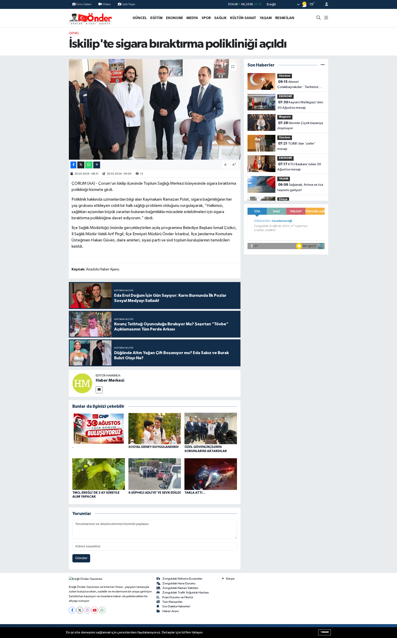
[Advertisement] (50, 93)
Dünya (283, 199)
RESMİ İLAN (284, 18)
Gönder (81, 558)
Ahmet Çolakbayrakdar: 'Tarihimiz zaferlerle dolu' (297, 85)
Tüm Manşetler (172, 601)
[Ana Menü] (326, 18)
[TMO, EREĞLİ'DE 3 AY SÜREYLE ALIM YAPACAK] (98, 474)
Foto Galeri (83, 4)
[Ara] (319, 18)
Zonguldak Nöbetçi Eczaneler (182, 578)
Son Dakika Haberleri (176, 606)
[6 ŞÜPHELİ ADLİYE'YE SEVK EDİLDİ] (154, 474)
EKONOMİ (174, 18)
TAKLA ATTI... (195, 492)
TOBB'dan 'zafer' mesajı (296, 146)
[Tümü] (323, 65)
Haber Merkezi (110, 380)
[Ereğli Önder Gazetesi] (90, 17)
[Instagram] (87, 610)
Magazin (285, 117)
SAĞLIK (220, 18)
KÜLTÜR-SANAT (243, 18)
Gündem (284, 76)
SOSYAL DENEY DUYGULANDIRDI (153, 447)
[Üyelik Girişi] (325, 4)
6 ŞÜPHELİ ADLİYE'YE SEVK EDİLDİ (154, 492)
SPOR (206, 18)
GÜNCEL (140, 18)
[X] (79, 610)
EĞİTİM (156, 18)
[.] (98, 428)
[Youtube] (94, 610)
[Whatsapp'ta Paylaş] (88, 165)
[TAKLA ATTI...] (210, 474)
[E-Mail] (99, 389)
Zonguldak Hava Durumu (178, 583)
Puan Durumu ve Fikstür (177, 597)
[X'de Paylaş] (80, 165)
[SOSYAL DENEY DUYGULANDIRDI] (154, 428)
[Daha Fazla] (96, 165)
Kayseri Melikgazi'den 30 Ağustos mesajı (300, 105)
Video (107, 4)
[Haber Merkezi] (82, 383)
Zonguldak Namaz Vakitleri (180, 588)
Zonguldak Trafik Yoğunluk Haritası (185, 592)
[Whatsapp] (102, 610)
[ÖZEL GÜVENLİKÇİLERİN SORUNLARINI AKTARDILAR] (210, 428)
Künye (230, 578)
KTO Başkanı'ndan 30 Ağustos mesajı (299, 166)
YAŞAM (266, 18)
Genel (74, 33)
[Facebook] (72, 610)
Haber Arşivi (170, 611)
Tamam (324, 632)
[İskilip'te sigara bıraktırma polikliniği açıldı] (155, 109)
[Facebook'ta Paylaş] (73, 165)
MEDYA (192, 18)
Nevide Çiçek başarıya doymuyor (300, 125)
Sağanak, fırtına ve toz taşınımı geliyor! (300, 187)
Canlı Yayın (128, 4)
